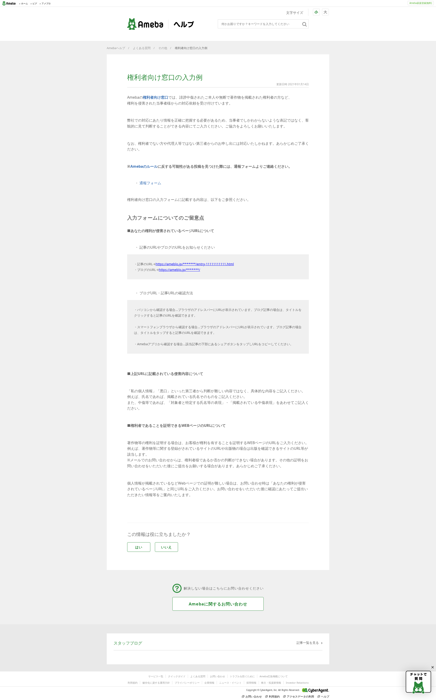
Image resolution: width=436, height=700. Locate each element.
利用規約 (133, 682)
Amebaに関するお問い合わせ (218, 604)
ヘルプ (325, 696)
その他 (162, 48)
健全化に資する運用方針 (156, 682)
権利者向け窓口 (155, 97)
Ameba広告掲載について (274, 676)
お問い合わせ (217, 676)
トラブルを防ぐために (242, 676)
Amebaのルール (144, 166)
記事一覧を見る (308, 642)
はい (138, 547)
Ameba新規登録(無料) (420, 3)
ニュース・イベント (230, 682)
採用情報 (251, 682)
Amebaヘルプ (116, 48)
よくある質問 (142, 48)
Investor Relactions (297, 682)
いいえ (166, 547)
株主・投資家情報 (271, 682)
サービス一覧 (155, 676)
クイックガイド (177, 676)
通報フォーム (150, 182)
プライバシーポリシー (187, 682)
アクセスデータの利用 (300, 696)
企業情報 (209, 682)
